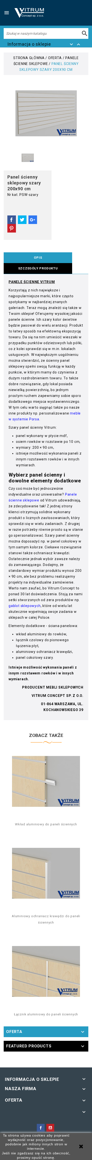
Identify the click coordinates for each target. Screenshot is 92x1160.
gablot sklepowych (25, 606)
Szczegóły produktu (38, 268)
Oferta (14, 1031)
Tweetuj (22, 220)
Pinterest (11, 228)
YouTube (50, 1128)
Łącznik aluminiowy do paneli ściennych (46, 1014)
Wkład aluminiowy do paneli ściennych (46, 824)
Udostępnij (11, 220)
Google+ (32, 220)
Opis (38, 257)
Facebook (41, 1128)
